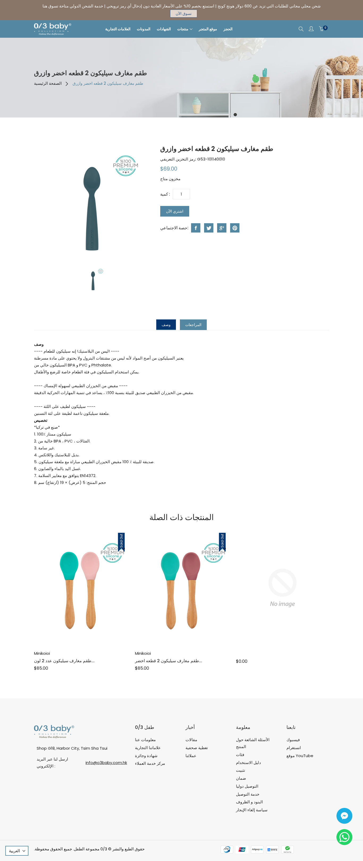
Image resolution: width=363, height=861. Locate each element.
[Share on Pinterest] (234, 228)
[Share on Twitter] (208, 228)
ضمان (241, 778)
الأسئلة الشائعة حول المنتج (252, 743)
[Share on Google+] (221, 228)
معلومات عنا (145, 739)
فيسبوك (293, 739)
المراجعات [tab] (193, 324)
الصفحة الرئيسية (48, 83)
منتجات (182, 29)
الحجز (228, 29)
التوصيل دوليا (247, 786)
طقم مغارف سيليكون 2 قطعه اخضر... (168, 661)
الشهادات (164, 29)
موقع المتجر (208, 29)
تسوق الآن (184, 13)
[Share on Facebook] (195, 228)
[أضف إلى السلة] (74, 631)
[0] (321, 29)
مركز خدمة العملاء (150, 763)
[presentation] (93, 279)
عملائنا (190, 755)
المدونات (143, 29)
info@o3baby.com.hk (106, 762)
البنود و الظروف (249, 802)
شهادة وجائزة (146, 755)
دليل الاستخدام (248, 762)
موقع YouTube (299, 755)
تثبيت (240, 770)
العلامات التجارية (117, 29)
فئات (240, 754)
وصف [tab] (166, 324)
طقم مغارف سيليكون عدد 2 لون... (64, 661)
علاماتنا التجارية (148, 747)
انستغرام (293, 747)
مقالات (191, 739)
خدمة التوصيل (247, 794)
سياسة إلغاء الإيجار (252, 810)
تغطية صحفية (196, 747)
